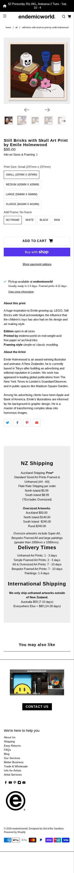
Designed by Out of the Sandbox (46, 828)
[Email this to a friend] (36, 422)
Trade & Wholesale (16, 766)
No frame (13, 219)
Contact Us (37, 706)
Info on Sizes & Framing (20, 154)
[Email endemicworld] (24, 783)
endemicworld (20, 828)
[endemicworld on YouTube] (10, 783)
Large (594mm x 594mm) (21, 194)
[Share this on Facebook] (17, 422)
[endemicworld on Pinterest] (15, 783)
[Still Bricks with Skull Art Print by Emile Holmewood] (37, 71)
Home (8, 27)
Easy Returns (12, 745)
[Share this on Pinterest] (27, 422)
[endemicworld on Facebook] (5, 783)
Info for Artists (12, 770)
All (16, 27)
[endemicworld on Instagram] (19, 783)
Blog (6, 753)
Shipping (9, 741)
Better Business (13, 762)
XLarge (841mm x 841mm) (22, 204)
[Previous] (27, 110)
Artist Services (13, 774)
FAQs (7, 749)
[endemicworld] (37, 16)
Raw (57, 219)
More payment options (37, 264)
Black (44, 219)
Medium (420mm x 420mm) (22, 184)
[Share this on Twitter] (7, 422)
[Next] (47, 110)
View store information (21, 291)
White (29, 219)
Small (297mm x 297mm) (21, 174)
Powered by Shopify (14, 832)
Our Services (12, 758)
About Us (9, 737)
